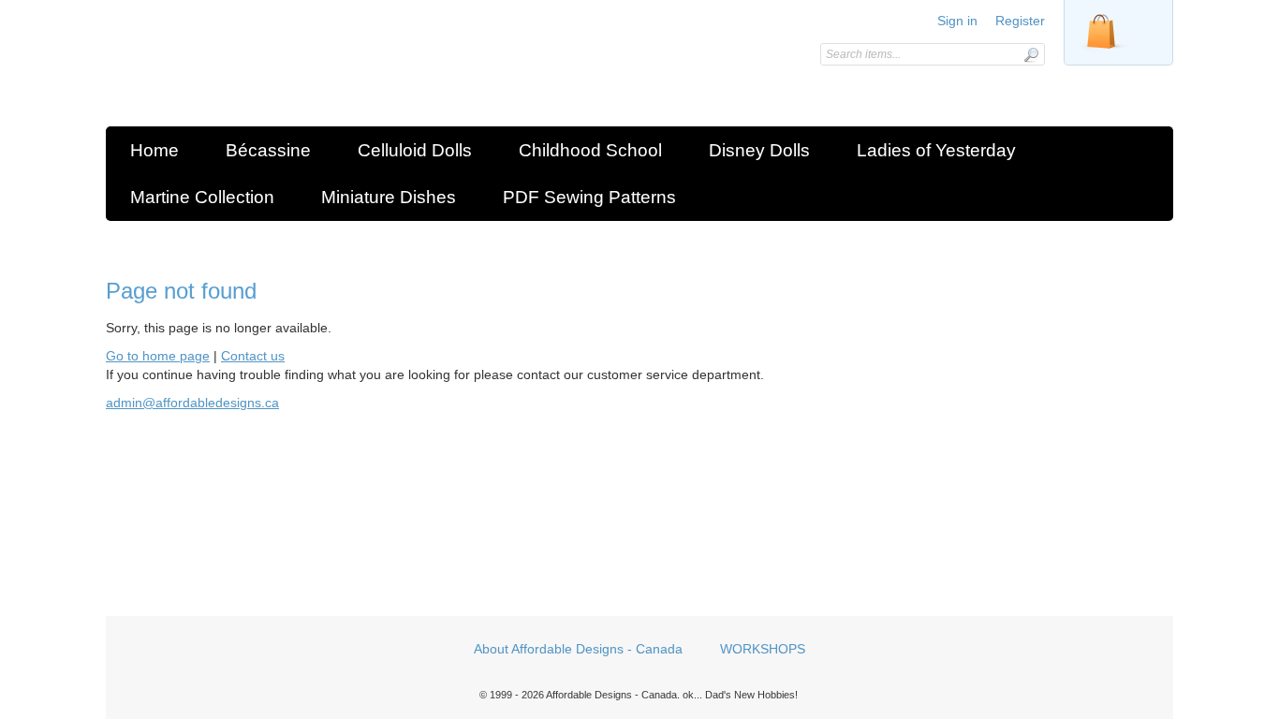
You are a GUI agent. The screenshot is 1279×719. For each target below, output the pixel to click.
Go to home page (158, 355)
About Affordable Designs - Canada (578, 648)
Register (1020, 20)
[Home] (239, 68)
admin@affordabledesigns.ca (192, 402)
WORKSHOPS (762, 648)
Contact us (253, 355)
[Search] (1030, 55)
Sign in (957, 20)
